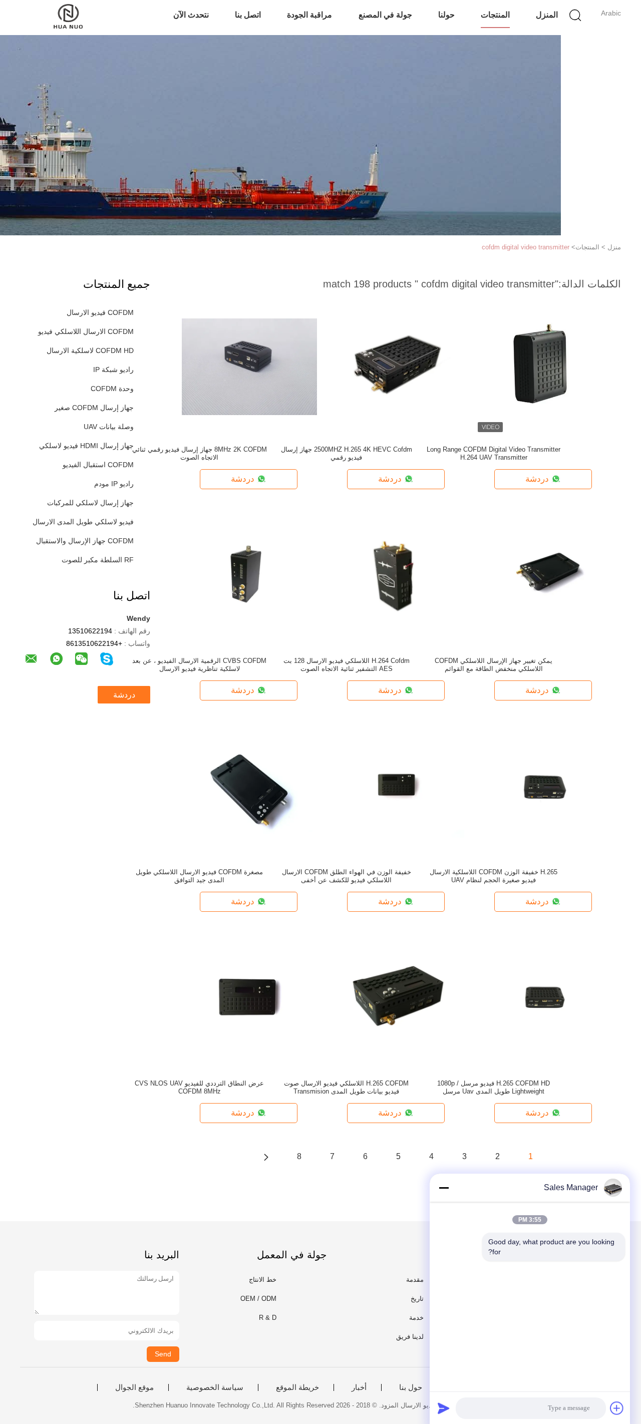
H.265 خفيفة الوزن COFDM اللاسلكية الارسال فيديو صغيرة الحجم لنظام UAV (493, 876)
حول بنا (410, 1387)
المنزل (547, 15)
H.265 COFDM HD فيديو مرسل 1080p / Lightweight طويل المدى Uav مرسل (493, 1087)
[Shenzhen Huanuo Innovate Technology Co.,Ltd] (69, 17)
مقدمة (415, 1279)
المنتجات (495, 15)
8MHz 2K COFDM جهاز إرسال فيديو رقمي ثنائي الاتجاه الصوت (199, 453)
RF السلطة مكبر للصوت (98, 560)
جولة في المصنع (385, 15)
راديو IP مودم (114, 484)
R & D (267, 1317)
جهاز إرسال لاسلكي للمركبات (90, 503)
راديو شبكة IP (113, 370)
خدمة (416, 1317)
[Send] (444, 1408)
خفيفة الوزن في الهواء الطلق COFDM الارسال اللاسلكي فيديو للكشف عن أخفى (346, 876)
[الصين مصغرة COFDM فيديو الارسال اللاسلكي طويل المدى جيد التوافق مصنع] (249, 789)
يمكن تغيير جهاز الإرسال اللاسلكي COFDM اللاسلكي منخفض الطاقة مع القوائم (493, 664)
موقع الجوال (134, 1387)
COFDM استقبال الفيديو (98, 465)
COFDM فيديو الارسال (100, 312)
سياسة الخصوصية (214, 1387)
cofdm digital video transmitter (525, 247)
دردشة (124, 694)
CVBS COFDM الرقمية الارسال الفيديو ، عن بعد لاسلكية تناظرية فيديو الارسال (199, 664)
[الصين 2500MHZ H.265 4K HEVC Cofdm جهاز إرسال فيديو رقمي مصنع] (396, 366)
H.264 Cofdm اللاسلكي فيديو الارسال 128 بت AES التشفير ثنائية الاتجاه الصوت (346, 664)
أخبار (359, 1387)
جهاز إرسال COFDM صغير (94, 408)
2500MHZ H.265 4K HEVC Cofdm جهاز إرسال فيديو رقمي (346, 453)
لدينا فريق (410, 1336)
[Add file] (617, 1408)
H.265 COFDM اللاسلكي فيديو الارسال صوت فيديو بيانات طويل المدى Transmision (346, 1087)
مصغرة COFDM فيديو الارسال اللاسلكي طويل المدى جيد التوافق (199, 876)
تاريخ (417, 1298)
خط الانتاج (262, 1279)
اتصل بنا (248, 15)
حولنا (446, 15)
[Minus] (444, 1188)
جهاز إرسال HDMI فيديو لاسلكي (86, 446)
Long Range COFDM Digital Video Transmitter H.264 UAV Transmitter (493, 453)
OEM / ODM (258, 1298)
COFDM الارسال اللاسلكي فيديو (86, 331)
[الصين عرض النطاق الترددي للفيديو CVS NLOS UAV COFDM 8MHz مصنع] (249, 1000)
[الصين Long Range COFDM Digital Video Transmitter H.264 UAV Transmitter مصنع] (543, 366)
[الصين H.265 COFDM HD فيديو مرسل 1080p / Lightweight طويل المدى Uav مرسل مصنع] (543, 1000)
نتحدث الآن (191, 15)
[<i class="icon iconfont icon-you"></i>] (265, 1156)
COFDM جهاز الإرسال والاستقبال (85, 541)
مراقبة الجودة (309, 15)
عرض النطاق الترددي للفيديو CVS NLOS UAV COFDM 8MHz (199, 1087)
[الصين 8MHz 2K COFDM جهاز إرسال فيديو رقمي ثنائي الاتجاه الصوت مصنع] (249, 366)
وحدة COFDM (112, 389)
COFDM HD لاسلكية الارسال (90, 350)
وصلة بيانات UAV (109, 427)
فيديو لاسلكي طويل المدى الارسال (83, 522)
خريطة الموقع (297, 1387)
